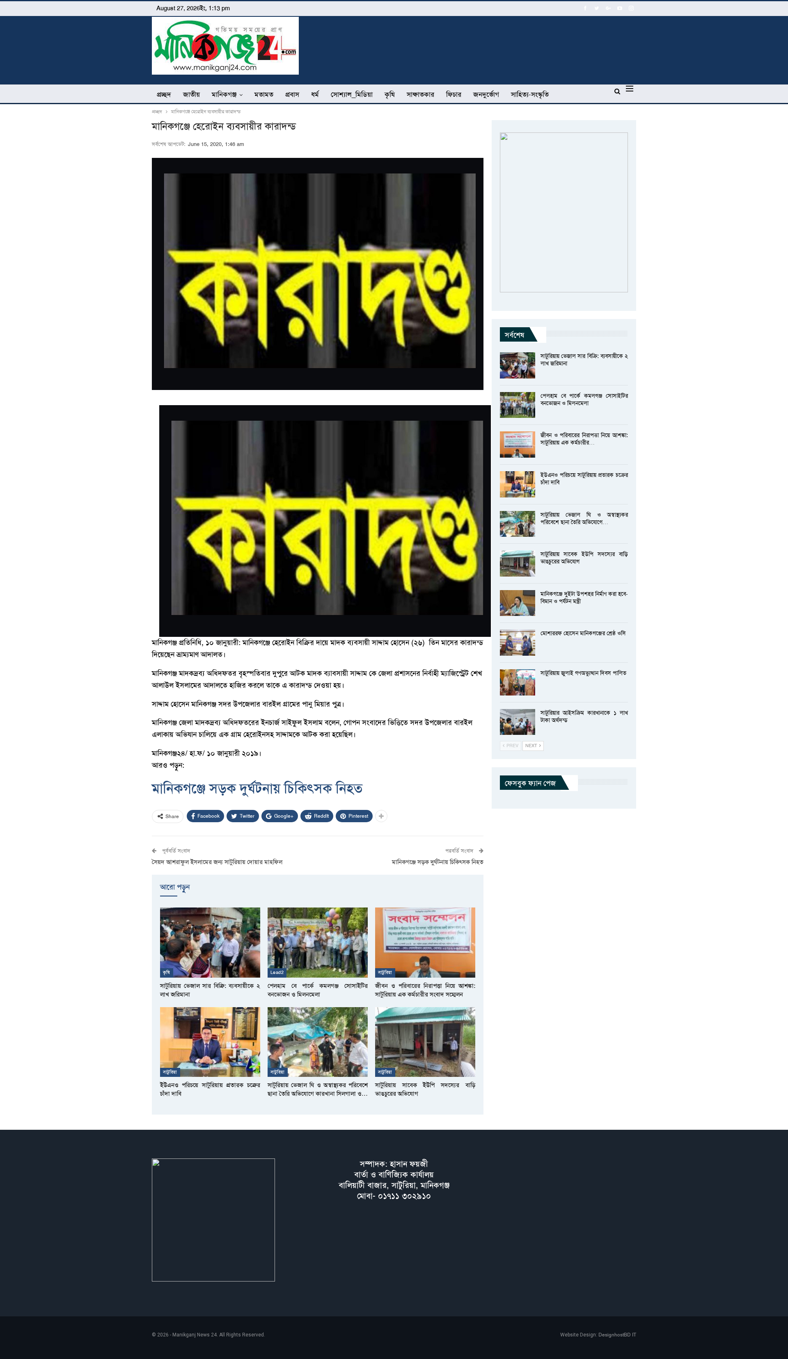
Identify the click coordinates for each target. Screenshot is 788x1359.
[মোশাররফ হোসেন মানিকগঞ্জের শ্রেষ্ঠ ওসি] (517, 642)
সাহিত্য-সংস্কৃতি (530, 94)
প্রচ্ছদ (164, 94)
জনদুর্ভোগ (486, 94)
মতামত (263, 94)
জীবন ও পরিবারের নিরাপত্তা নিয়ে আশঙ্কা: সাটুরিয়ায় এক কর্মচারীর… (584, 438)
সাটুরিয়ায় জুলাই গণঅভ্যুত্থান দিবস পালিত (583, 673)
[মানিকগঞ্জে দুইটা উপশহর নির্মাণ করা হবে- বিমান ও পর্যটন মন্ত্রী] (517, 603)
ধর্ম (315, 94)
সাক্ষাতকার (420, 94)
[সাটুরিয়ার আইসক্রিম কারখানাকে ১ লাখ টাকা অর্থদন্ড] (517, 722)
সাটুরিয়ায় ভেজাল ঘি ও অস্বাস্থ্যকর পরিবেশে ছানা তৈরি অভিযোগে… (584, 518)
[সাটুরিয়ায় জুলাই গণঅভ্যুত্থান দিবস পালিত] (517, 682)
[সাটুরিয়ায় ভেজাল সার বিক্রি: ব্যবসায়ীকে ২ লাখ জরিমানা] (210, 943)
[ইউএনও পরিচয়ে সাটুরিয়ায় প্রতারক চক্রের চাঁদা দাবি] (210, 1042)
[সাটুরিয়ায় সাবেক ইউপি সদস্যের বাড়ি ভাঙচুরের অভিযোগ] (425, 1042)
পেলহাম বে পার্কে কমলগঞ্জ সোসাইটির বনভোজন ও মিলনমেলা (584, 399)
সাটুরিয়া (385, 972)
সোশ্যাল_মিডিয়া (352, 94)
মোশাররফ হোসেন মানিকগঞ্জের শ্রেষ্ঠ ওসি (583, 633)
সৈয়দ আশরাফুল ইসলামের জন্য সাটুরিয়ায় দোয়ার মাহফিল (217, 862)
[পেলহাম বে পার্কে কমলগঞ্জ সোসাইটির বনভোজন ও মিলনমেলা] (318, 943)
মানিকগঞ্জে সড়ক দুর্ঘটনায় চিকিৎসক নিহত (257, 788)
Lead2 (277, 972)
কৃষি (390, 94)
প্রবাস (292, 94)
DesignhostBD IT (617, 1335)
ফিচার (453, 94)
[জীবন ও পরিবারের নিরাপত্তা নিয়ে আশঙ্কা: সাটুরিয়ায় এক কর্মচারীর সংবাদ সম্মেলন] (425, 943)
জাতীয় (191, 94)
